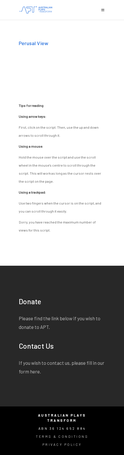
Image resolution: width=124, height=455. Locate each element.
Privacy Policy (62, 444)
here (35, 371)
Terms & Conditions (62, 436)
